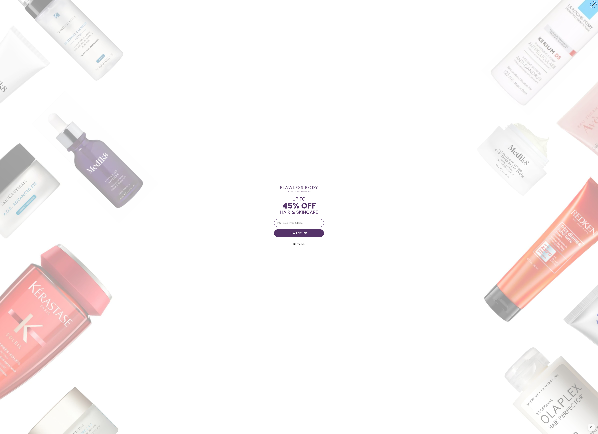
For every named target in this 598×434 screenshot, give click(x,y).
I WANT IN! (299, 233)
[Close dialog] (593, 5)
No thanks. (299, 244)
